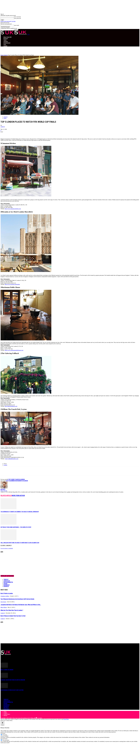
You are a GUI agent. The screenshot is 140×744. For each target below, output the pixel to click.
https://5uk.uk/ (4, 490)
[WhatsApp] (18, 134)
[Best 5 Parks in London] (4, 667)
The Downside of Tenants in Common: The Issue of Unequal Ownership (20, 511)
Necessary (4, 734)
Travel (5, 40)
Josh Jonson (3, 601)
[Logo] (7, 34)
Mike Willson (4, 607)
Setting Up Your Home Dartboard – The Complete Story (16, 527)
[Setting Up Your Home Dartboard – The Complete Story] (8, 524)
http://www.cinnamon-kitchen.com (13, 208)
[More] (24, 134)
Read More (66, 719)
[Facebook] (3, 134)
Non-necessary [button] (4, 738)
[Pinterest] (13, 134)
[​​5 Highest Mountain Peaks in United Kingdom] (4, 677)
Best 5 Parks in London (7, 593)
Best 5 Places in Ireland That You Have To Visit (13, 616)
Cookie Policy (7, 714)
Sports (5, 118)
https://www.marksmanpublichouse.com (14, 350)
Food (5, 44)
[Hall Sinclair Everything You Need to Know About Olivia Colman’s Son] (8, 539)
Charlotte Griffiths (5, 596)
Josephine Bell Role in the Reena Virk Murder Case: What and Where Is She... (21, 604)
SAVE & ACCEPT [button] (5, 742)
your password (17, 18)
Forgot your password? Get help (8, 21)
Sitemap (5, 715)
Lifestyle (6, 41)
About (5, 711)
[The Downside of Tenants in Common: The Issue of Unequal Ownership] (8, 508)
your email (16, 25)
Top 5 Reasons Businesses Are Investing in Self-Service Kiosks (17, 599)
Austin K (3, 126)
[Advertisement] (27, 51)
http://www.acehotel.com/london (12, 284)
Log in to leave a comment (7, 548)
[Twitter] (8, 134)
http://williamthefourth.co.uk (11, 458)
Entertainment (7, 43)
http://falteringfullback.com (11, 406)
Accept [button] (61, 719)
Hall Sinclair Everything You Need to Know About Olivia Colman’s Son (20, 542)
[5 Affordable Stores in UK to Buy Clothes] (4, 687)
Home (2, 55)
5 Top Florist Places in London (16, 479)
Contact (5, 45)
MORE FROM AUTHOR (18, 495)
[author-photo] (4, 488)
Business (6, 38)
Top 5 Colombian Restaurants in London (17, 480)
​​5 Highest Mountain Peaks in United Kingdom (13, 680)
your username (17, 16)
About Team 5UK (8, 37)
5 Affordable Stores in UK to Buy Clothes (12, 690)
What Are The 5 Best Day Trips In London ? (12, 610)
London (5, 465)
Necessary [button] (3, 733)
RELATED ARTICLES (6, 495)
